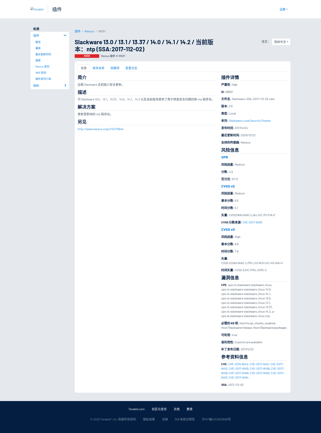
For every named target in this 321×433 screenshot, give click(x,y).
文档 (177, 409)
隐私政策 (149, 419)
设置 (283, 9)
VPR (224, 157)
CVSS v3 (228, 229)
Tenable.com (136, 409)
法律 (165, 419)
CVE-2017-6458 (260, 368)
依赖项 (115, 68)
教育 (190, 409)
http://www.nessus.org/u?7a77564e (101, 129)
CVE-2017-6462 (260, 373)
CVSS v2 (228, 186)
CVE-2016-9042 (238, 364)
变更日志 (131, 68)
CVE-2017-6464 (239, 377)
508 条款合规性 (185, 419)
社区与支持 (159, 409)
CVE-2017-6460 (252, 222)
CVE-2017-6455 (239, 368)
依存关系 (99, 68)
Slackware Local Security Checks (250, 120)
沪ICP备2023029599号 (216, 419)
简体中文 (280, 41)
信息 (84, 68)
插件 (57, 9)
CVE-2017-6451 (259, 364)
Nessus (89, 31)
